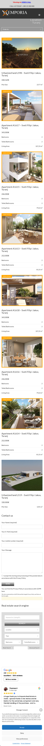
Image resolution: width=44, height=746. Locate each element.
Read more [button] (7, 706)
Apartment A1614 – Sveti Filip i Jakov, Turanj (20, 434)
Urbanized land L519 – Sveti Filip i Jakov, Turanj (21, 496)
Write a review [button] (11, 679)
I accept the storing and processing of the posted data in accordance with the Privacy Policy (22, 577)
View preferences (22, 739)
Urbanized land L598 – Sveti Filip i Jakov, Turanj (21, 74)
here (3, 591)
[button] (41, 710)
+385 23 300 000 (28, 6)
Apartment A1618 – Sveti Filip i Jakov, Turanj (20, 311)
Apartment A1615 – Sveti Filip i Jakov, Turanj (20, 188)
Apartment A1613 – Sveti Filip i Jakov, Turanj (20, 249)
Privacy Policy (30, 594)
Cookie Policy (16, 743)
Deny (22, 733)
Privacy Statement (25, 743)
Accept (22, 727)
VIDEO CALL (26, 2)
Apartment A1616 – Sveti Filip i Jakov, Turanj (20, 373)
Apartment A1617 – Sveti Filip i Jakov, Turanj (20, 126)
